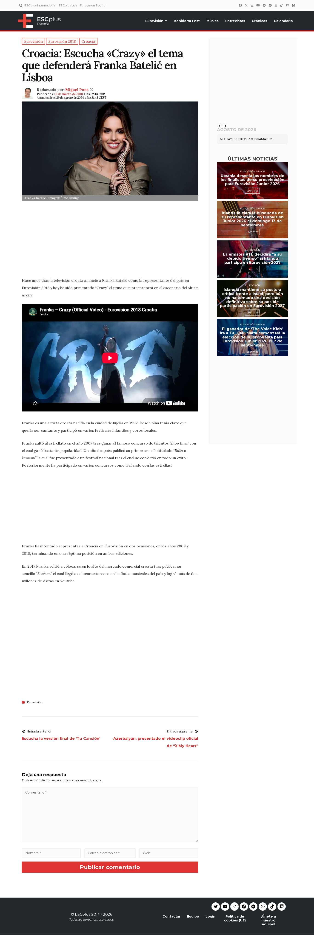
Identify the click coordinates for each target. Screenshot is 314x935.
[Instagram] (252, 5)
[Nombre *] (51, 853)
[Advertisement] (110, 241)
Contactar (171, 916)
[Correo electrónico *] (110, 853)
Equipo (193, 916)
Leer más (252, 190)
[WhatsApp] (276, 5)
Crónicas (259, 21)
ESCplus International (40, 5)
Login (210, 916)
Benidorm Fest (187, 21)
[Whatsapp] (263, 906)
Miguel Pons (76, 89)
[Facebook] (240, 5)
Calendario (283, 21)
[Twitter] (246, 5)
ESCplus (82, 914)
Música (212, 21)
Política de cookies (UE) (235, 918)
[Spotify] (270, 5)
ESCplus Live (68, 5)
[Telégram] (264, 5)
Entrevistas (235, 21)
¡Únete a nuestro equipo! (268, 920)
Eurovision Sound (93, 5)
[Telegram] (253, 906)
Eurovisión (154, 21)
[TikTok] (281, 5)
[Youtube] (225, 906)
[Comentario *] (110, 841)
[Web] (168, 853)
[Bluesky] (293, 5)
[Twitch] (287, 5)
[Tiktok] (272, 906)
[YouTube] (258, 5)
